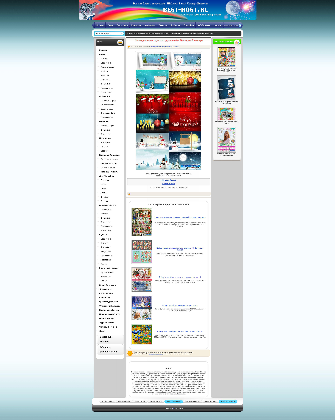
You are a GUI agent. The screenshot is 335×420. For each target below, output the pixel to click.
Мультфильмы (107, 272)
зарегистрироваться (156, 354)
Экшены (104, 201)
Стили (103, 188)
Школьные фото (108, 113)
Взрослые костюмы (109, 159)
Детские (104, 58)
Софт (102, 331)
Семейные (105, 79)
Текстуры (105, 180)
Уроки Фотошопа (107, 285)
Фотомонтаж (105, 289)
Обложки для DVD (108, 205)
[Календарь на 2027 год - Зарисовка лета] (226, 151)
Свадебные (106, 63)
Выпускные (106, 134)
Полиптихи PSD (107, 318)
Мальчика (105, 147)
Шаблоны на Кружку (109, 310)
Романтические (107, 67)
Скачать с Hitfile (168, 184)
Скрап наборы (106, 293)
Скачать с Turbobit (168, 180)
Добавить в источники (231, 25)
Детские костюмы (109, 163)
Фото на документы (109, 172)
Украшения (106, 276)
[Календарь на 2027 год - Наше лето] (226, 119)
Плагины (104, 193)
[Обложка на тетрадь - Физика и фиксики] (226, 100)
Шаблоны (175, 25)
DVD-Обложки (203, 25)
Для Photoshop (106, 176)
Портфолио (122, 25)
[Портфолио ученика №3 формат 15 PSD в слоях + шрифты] (226, 66)
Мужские (105, 71)
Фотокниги (150, 25)
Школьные (105, 84)
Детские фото (107, 109)
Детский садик (107, 126)
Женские (105, 75)
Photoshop (189, 25)
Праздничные (107, 88)
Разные (104, 264)
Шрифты (104, 197)
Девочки (104, 151)
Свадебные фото (108, 100)
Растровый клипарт (108, 268)
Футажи (103, 235)
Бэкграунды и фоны (160, 33)
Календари (136, 25)
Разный (104, 281)
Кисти (103, 184)
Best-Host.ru (131, 33)
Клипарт (218, 25)
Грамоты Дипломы (108, 302)
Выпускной (106, 251)
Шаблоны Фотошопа (109, 155)
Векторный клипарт (144, 33)
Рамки (110, 25)
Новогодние (106, 92)
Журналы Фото (106, 323)
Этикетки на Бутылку (109, 306)
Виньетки (163, 25)
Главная (100, 25)
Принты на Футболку (109, 314)
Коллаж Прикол (108, 167)
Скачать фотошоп (108, 327)
